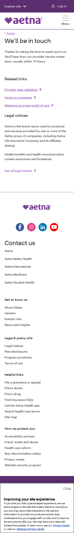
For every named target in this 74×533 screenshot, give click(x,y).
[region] (37, 508)
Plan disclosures (16, 351)
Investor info (13, 319)
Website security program (23, 465)
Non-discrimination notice (23, 453)
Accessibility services (20, 436)
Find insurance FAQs (19, 400)
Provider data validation (21, 90)
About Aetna (13, 307)
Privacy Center (61, 525)
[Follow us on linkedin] (43, 227)
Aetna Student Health (19, 282)
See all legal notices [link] (18, 171)
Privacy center (15, 459)
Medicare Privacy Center (30, 529)
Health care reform (18, 448)
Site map (11, 417)
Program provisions (18, 357)
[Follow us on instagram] (31, 227)
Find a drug (13, 394)
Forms (11, 33)
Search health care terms (22, 411)
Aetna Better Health (18, 259)
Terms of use (14, 363)
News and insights (17, 325)
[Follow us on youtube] (54, 227)
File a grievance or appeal (23, 382)
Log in (61, 6)
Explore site (13, 6)
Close (67, 488)
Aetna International (18, 266)
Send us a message (18, 97)
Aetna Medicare (16, 274)
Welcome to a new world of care (27, 105)
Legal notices (14, 346)
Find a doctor (14, 388)
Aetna (9, 251)
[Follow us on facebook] (20, 227)
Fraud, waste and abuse (21, 442)
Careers (10, 313)
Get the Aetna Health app (22, 405)
